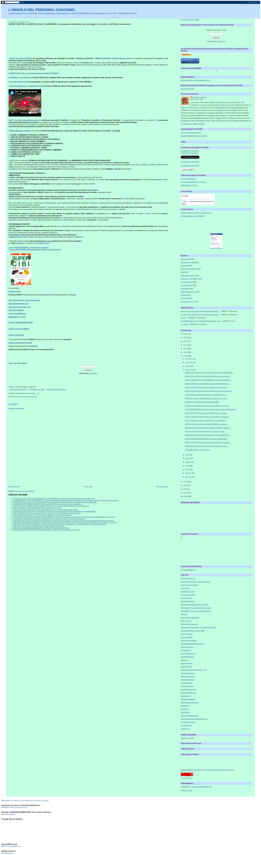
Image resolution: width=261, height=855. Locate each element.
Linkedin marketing (188, 601)
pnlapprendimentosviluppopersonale (194, 719)
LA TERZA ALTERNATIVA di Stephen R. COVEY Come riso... (207, 406)
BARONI (18, 237)
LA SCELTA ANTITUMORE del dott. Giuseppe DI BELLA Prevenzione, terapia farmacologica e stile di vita (51, 506)
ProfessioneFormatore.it (189, 624)
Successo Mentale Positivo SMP (192, 631)
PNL (217, 243)
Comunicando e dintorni (189, 585)
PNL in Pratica (186, 621)
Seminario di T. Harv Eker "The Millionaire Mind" (198, 627)
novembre (189, 362)
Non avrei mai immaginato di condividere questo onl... (200, 311)
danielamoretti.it (186, 663)
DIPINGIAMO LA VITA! (189, 185)
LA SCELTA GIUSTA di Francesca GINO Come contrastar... (206, 413)
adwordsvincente (187, 647)
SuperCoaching (186, 634)
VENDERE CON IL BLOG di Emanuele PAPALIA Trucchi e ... (207, 446)
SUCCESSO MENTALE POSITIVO (193, 182)
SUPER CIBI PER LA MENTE (20, 58)
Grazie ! (183, 318)
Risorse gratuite (186, 285)
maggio (188, 462)
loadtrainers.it (186, 696)
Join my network (216, 247)
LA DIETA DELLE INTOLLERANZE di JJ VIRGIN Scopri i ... (206, 395)
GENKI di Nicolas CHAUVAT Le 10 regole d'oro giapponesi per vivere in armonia (42, 515)
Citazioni (184, 295)
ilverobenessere (186, 683)
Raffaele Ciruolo (199, 97)
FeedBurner (93, 373)
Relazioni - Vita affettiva (189, 279)
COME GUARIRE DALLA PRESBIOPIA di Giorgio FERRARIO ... (208, 380)
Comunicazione (186, 282)
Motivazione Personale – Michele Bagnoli (196, 611)
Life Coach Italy (186, 598)
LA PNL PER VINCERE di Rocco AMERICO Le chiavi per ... (206, 387)
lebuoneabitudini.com (188, 693)
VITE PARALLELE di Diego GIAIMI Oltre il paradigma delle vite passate (38, 526)
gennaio (188, 477)
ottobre (188, 366)
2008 (185, 496)
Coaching (184, 266)
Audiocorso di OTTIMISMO (19, 329)
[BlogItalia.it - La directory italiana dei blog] (196, 787)
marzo (187, 469)
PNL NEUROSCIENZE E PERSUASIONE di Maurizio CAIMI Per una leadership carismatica (46, 530)
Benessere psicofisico (22, 396)
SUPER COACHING (16, 335)
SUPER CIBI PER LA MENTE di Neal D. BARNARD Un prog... (207, 442)
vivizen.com (185, 729)
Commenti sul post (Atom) (25, 491)
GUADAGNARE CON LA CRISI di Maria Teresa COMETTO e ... (208, 435)
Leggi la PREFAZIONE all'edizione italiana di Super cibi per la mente (35, 249)
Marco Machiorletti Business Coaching (195, 604)
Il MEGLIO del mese (188, 292)
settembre (189, 370)
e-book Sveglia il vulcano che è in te (194, 670)
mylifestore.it (185, 706)
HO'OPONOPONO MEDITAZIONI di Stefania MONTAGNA (206, 439)
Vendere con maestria (189, 640)
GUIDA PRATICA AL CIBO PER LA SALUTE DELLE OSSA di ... (208, 428)
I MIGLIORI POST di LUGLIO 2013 (197, 450)
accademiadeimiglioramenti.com (192, 644)
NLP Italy (184, 614)
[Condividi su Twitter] (36, 389)
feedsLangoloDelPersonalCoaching (194, 136)
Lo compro (184, 324)
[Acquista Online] (195, 80)
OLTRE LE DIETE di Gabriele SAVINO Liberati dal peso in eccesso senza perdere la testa (45, 509)
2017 (185, 341)
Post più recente (14, 486)
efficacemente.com (187, 676)
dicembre (188, 359)
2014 (185, 352)
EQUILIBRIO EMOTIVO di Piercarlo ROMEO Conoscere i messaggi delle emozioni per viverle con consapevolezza (54, 511)
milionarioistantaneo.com (190, 702)
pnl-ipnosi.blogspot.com (189, 716)
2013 (185, 356)
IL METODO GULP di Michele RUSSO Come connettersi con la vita (37, 508)
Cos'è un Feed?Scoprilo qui (191, 132)
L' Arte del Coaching (188, 595)
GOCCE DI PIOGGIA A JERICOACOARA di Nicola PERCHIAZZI (208, 391)
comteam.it (185, 660)
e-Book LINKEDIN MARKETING (21, 322)
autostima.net (185, 650)
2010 (185, 489)
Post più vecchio (162, 486)
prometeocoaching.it (188, 722)
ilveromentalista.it (187, 686)
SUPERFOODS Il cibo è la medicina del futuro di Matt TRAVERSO (34, 73)
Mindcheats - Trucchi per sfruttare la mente (196, 608)
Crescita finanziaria (188, 275)
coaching (213, 243)
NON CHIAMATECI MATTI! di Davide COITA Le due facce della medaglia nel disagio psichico (47, 513)
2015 (185, 349)
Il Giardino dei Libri (187, 591)
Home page (88, 486)
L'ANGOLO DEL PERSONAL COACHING (41, 10)
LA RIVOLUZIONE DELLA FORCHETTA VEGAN (27, 86)
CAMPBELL (20, 243)
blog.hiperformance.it (188, 653)
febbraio (188, 473)
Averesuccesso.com (188, 578)
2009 (185, 493)
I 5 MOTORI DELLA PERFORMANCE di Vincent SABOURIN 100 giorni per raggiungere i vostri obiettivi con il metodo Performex (59, 524)
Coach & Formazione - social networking (195, 582)
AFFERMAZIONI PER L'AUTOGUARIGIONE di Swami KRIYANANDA (210, 409)
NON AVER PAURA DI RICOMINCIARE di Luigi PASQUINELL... (208, 376)
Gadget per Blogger (186, 778)
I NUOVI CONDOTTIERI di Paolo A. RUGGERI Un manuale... (207, 417)
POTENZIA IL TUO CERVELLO (20, 77)
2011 (185, 485)
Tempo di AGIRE (187, 637)
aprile (187, 466)
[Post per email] (37, 393)
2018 (185, 338)
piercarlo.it (184, 709)
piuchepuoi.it (185, 712)
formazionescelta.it (187, 680)
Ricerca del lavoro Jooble (190, 20)
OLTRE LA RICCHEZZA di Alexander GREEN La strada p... (206, 424)
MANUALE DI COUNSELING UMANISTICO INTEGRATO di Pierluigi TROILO (41, 528)
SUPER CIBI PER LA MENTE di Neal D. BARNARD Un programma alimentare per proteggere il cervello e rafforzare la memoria (70, 24)
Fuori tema (185, 298)
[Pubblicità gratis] (8, 853)
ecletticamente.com (188, 673)
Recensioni (33, 396)
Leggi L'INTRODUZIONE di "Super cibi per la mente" (29, 247)
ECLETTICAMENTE (188, 179)
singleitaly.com (186, 725)
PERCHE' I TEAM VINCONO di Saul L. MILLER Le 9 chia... (206, 398)
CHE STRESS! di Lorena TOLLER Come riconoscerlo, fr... (206, 420)
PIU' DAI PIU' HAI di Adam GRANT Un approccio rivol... (205, 431)
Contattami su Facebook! (190, 151)
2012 (185, 482)
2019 (185, 334)
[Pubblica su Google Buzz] (56, 389)
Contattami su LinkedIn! (189, 153)
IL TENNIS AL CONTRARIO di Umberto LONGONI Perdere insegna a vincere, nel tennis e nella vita (49, 519)
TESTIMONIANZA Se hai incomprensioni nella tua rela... (201, 321)
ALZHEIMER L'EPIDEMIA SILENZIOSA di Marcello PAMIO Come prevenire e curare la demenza (48, 504)
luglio (187, 455)
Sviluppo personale (188, 262)
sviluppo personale (215, 244)
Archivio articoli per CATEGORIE (193, 216)
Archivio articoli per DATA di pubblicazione (196, 213)
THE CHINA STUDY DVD (18, 82)
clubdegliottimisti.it (187, 657)
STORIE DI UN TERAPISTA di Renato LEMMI (201, 402)
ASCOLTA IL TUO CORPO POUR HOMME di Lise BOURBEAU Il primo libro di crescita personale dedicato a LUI (53, 498)
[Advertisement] (26, 41)
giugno (188, 458)
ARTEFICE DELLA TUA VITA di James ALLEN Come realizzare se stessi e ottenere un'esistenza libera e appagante (55, 502)
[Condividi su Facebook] (18, 389)
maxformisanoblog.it (188, 699)
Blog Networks (214, 234)
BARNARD (106, 58)
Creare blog (185, 588)
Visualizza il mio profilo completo (193, 124)
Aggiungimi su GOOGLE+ (190, 162)
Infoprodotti (185, 288)
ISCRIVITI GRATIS (188, 89)
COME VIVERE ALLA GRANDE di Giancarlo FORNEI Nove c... (208, 384)
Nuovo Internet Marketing (190, 618)
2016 (185, 345)
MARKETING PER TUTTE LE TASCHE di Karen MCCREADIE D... (209, 373)
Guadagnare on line (188, 301)
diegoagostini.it (186, 667)
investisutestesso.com (189, 689)
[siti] (190, 63)
